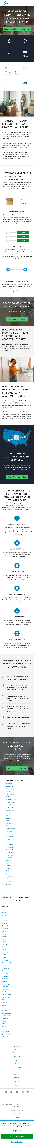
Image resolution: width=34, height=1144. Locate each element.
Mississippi (5, 971)
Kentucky (5, 952)
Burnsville (9, 805)
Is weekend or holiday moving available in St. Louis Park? (18, 709)
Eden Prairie (10, 818)
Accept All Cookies (17, 1136)
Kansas (4, 949)
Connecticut (6, 926)
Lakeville (9, 839)
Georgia (4, 934)
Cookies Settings (17, 1142)
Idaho (4, 939)
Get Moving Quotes (17, 319)
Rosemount (9, 868)
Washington (6, 1031)
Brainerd (8, 797)
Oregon (4, 1005)
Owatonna (9, 857)
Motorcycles (17, 1053)
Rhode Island (6, 1010)
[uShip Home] (6, 3)
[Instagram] (11, 1092)
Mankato (9, 842)
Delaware (5, 928)
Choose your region (16, 1098)
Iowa (3, 947)
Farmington (9, 823)
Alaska (4, 912)
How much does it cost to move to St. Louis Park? (18, 678)
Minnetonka (10, 852)
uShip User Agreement (17, 1110)
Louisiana (5, 955)
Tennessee (5, 1018)
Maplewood (10, 847)
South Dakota (6, 1015)
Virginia (4, 1029)
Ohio (3, 1000)
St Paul (8, 873)
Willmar (8, 881)
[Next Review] (27, 87)
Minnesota (5, 968)
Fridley (8, 826)
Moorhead (9, 855)
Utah (3, 1023)
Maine (4, 957)
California (5, 920)
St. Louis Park (10, 876)
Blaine (8, 791)
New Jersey (5, 986)
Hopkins (8, 834)
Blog (17, 1085)
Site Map (17, 1117)
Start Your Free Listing (17, 477)
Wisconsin (5, 1037)
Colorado (5, 923)
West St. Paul (10, 879)
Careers (17, 1078)
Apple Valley (10, 789)
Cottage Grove (10, 810)
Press (17, 1081)
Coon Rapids (10, 807)
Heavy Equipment (17, 1067)
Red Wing (9, 863)
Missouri (5, 973)
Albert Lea (9, 783)
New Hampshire (7, 984)
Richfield (9, 865)
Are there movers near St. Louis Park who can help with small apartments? (19, 687)
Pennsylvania (6, 1008)
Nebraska (5, 978)
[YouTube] (22, 1092)
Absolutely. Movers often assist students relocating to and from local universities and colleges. (18, 699)
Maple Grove (10, 844)
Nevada (4, 981)
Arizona (4, 915)
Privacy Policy (17, 1113)
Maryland (5, 960)
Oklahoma (5, 1002)
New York (5, 992)
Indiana (4, 944)
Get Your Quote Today (17, 768)
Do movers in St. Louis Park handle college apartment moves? (18, 698)
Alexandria (9, 786)
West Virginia (6, 1034)
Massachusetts (6, 963)
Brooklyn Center (11, 799)
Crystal (8, 813)
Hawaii (4, 936)
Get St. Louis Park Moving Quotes (17, 29)
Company (17, 1074)
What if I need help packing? (18, 717)
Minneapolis (10, 850)
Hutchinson (9, 836)
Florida (4, 931)
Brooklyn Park (10, 802)
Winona (8, 884)
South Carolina (6, 1013)
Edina (8, 820)
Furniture (17, 1056)
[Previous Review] (6, 87)
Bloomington (10, 794)
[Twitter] (17, 1092)
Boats (17, 1063)
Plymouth (9, 860)
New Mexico (6, 989)
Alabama (5, 910)
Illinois (4, 941)
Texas (4, 1021)
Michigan (5, 965)
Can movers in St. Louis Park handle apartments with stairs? (18, 726)
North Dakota (6, 997)
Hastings (9, 831)
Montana (5, 976)
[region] (17, 1132)
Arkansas (5, 918)
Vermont (4, 1026)
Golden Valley (10, 828)
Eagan (8, 815)
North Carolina (6, 994)
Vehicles (17, 1049)
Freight (17, 1060)
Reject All (17, 1131)
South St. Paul (10, 871)
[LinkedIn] (28, 1092)
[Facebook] (5, 1092)
